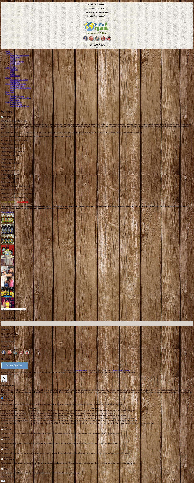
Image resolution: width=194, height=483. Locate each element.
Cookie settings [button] (6, 374)
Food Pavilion (15, 76)
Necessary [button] (4, 396)
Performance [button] (5, 437)
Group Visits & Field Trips (19, 106)
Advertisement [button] (6, 457)
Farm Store (14, 70)
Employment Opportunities (19, 55)
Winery (8, 78)
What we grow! (15, 64)
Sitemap (127, 370)
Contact (12, 60)
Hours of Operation (17, 62)
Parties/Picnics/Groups (13, 102)
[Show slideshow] (7, 212)
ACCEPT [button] (17, 374)
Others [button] (3, 467)
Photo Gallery (15, 57)
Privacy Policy (118, 370)
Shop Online (9, 92)
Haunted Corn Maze (17, 86)
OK (3, 481)
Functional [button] (4, 427)
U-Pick (12, 74)
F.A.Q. (12, 66)
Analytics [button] (4, 447)
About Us (8, 53)
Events (7, 94)
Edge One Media (81, 370)
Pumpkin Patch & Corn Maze (15, 84)
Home (7, 51)
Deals (12, 72)
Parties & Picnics (16, 104)
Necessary (7, 398)
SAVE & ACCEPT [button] (8, 477)
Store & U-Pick (10, 68)
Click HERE (22, 202)
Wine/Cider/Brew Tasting (19, 80)
